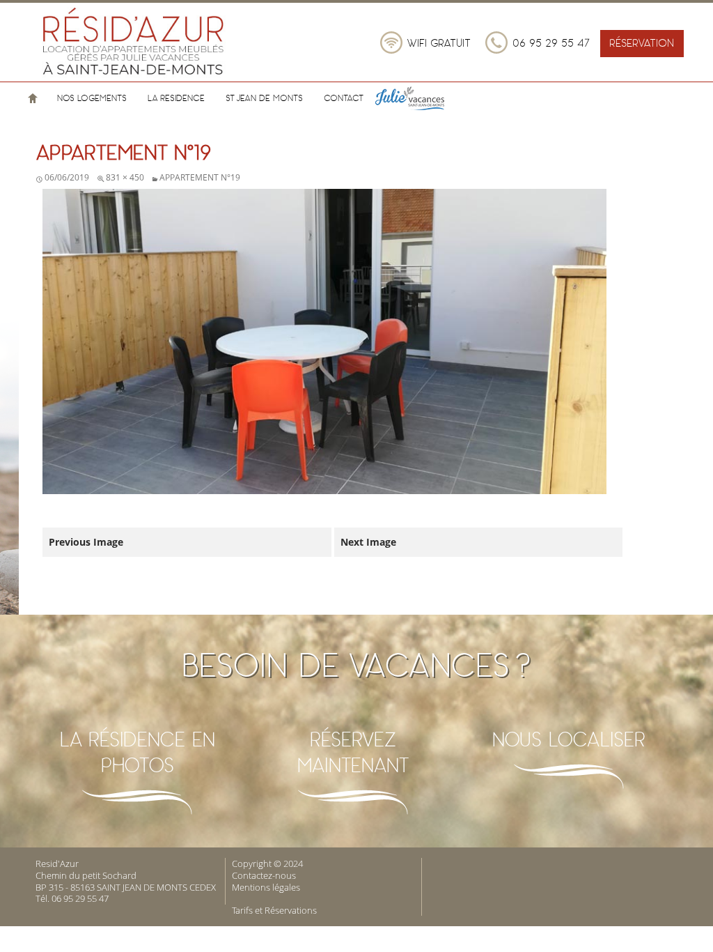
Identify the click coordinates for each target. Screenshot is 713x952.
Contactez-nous (264, 875)
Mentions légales (266, 887)
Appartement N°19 (199, 177)
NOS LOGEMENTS (92, 98)
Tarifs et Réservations (274, 910)
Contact (343, 98)
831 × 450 (125, 177)
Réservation (641, 42)
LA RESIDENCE (176, 98)
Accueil (33, 98)
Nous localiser (568, 739)
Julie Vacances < (426, 98)
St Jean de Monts (264, 98)
